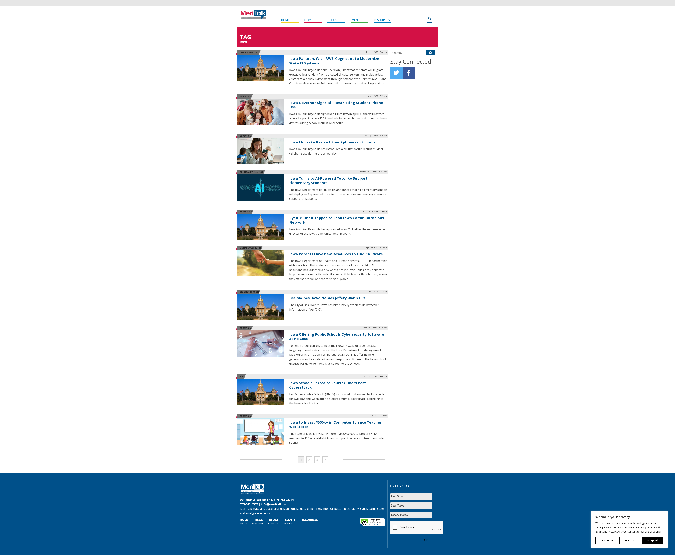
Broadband (246, 211)
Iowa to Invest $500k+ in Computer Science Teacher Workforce (335, 424)
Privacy (287, 523)
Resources (382, 20)
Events (356, 20)
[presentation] (417, 527)
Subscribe (424, 540)
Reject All (630, 540)
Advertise (257, 523)
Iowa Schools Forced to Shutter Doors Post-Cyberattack (328, 385)
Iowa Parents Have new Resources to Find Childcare (336, 254)
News (308, 20)
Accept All (652, 540)
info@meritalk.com (274, 504)
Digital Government (250, 248)
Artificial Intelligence (251, 172)
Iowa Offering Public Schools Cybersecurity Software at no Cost (336, 336)
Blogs (332, 20)
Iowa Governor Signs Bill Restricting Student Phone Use (336, 105)
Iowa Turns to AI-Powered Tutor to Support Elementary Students (328, 180)
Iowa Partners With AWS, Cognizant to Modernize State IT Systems (334, 61)
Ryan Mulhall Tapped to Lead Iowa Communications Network (336, 220)
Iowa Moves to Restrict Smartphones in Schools (332, 142)
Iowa (244, 42)
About (243, 523)
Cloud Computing (249, 52)
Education (245, 96)
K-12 (242, 376)
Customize (607, 540)
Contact (273, 523)
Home (285, 20)
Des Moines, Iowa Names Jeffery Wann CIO (327, 298)
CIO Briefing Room (249, 292)
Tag (245, 37)
